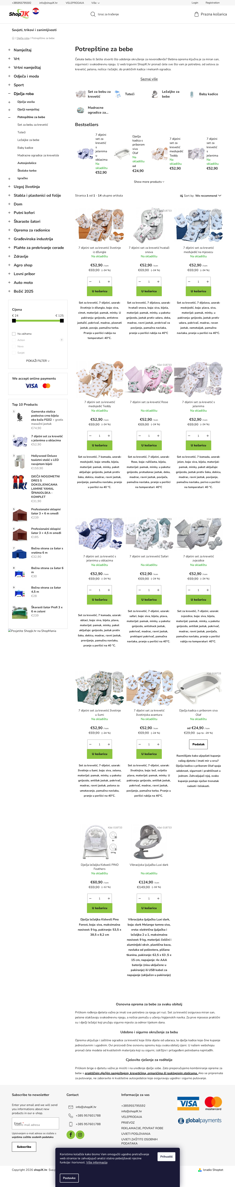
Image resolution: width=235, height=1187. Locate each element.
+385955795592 (21, 3)
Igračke (22, 178)
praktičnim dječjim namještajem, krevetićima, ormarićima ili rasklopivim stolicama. (141, 1073)
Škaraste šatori (27, 221)
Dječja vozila (26, 102)
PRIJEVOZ (127, 1123)
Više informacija (96, 1162)
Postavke (69, 1178)
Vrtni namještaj (27, 67)
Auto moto (23, 282)
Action (39, 340)
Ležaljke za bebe (28, 140)
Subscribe (24, 1147)
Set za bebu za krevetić (32, 125)
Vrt (17, 58)
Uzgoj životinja (27, 186)
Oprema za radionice (32, 230)
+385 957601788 (88, 1116)
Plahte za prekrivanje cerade (39, 247)
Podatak (198, 744)
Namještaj (22, 50)
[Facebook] (71, 1134)
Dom (18, 204)
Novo (20, 346)
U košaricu (99, 291)
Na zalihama (24, 334)
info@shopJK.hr (48, 3)
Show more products (148, 182)
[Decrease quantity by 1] (90, 281)
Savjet (21, 353)
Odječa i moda (26, 76)
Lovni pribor (24, 273)
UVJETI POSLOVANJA (135, 1134)
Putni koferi (24, 212)
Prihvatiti (166, 1157)
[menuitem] (34, 30)
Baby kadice (25, 148)
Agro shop (23, 265)
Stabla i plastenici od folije (37, 195)
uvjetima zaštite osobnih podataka (33, 1137)
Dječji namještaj (28, 109)
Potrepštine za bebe (31, 117)
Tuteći (21, 132)
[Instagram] (80, 1134)
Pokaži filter (36, 361)
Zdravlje (21, 256)
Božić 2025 (23, 291)
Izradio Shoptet (213, 1170)
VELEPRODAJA (75, 3)
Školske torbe (27, 171)
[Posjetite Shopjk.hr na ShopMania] (32, 631)
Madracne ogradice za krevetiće (38, 155)
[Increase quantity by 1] (109, 281)
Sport (19, 85)
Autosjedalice (26, 163)
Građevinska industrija (33, 238)
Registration (213, 2)
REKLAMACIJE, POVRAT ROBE (142, 1128)
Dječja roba (24, 93)
